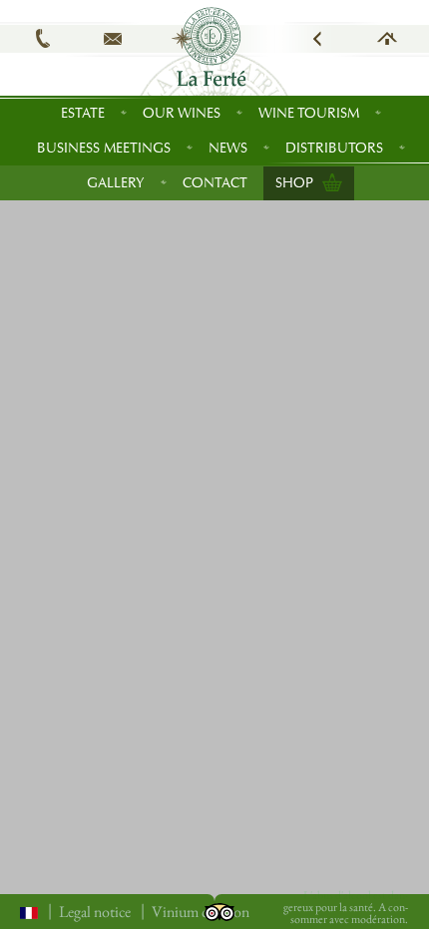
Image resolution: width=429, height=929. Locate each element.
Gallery (116, 182)
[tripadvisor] (219, 909)
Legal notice (95, 911)
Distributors (334, 148)
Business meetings (104, 148)
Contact (215, 182)
